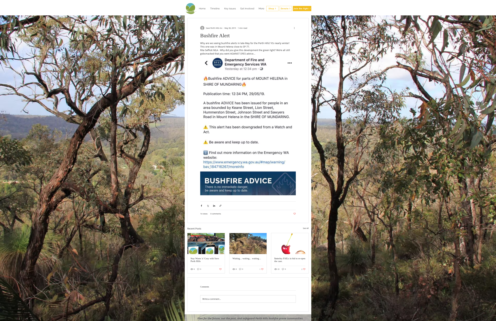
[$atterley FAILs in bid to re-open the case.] (290, 243)
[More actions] (294, 28)
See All (306, 228)
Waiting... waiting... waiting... (247, 258)
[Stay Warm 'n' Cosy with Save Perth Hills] (206, 243)
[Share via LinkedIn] (214, 205)
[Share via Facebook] (201, 205)
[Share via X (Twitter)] (208, 205)
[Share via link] (220, 205)
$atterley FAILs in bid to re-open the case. (289, 259)
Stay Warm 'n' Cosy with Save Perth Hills (205, 259)
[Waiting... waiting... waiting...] (248, 243)
